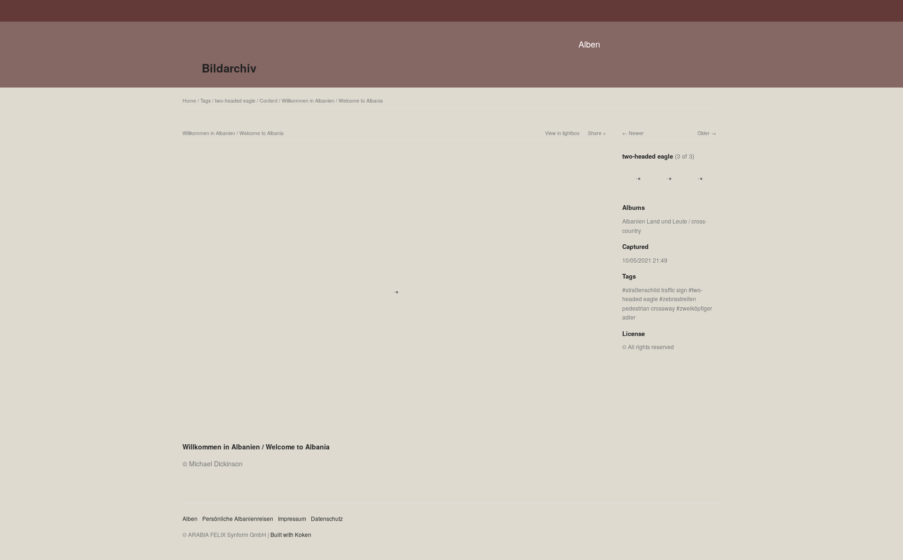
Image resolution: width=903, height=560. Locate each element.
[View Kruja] (636, 188)
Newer (636, 132)
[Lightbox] (394, 434)
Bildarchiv (229, 68)
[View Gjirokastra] (667, 188)
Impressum (292, 518)
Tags (205, 100)
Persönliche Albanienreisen (237, 518)
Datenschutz (327, 518)
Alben (589, 44)
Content (268, 100)
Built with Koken (290, 534)
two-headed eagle (235, 100)
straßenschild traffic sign (656, 290)
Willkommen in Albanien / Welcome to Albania (332, 100)
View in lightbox (562, 132)
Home (189, 100)
